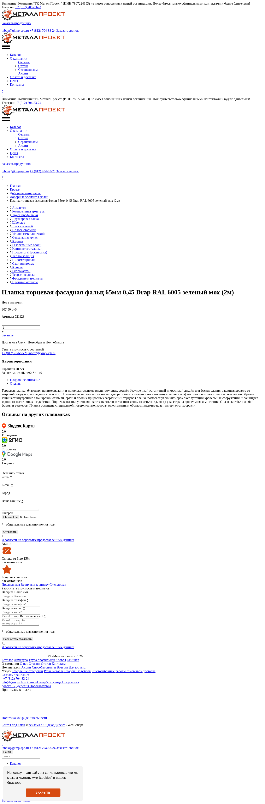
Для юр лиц (77, 667)
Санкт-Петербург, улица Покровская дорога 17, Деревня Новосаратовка (40, 684)
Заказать (7, 335)
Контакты (17, 84)
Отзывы (24, 62)
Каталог (15, 54)
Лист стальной (22, 226)
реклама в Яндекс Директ (47, 725)
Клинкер (73, 660)
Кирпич (17, 241)
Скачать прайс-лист (15, 675)
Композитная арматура (28, 211)
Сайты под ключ (13, 725)
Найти (7, 752)
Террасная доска (23, 274)
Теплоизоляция (22, 256)
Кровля (17, 267)
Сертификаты (28, 69)
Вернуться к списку (35, 584)
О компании (18, 58)
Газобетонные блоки (26, 245)
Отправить (10, 531)
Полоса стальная (23, 230)
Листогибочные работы (109, 671)
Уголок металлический (28, 233)
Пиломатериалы (23, 260)
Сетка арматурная (24, 237)
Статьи (23, 66)
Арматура (18, 207)
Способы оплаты (44, 667)
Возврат (62, 667)
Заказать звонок (67, 30)
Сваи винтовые (22, 263)
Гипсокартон (20, 271)
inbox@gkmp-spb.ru (15, 30)
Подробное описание (25, 380)
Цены (14, 81)
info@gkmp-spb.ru (14, 682)
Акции (23, 73)
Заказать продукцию (16, 23)
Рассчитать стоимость (17, 639)
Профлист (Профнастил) (29, 252)
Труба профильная (24, 215)
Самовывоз (134, 671)
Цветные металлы (24, 282)
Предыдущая (11, 584)
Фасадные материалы (27, 278)
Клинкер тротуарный (26, 248)
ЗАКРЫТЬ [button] (43, 792)
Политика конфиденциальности (24, 718)
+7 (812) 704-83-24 (28, 7)
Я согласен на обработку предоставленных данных (38, 540)
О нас (24, 663)
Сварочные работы (77, 671)
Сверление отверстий (27, 671)
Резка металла (54, 671)
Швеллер (18, 222)
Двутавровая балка (25, 219)
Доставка (148, 671)
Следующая (57, 584)
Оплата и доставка (23, 77)
